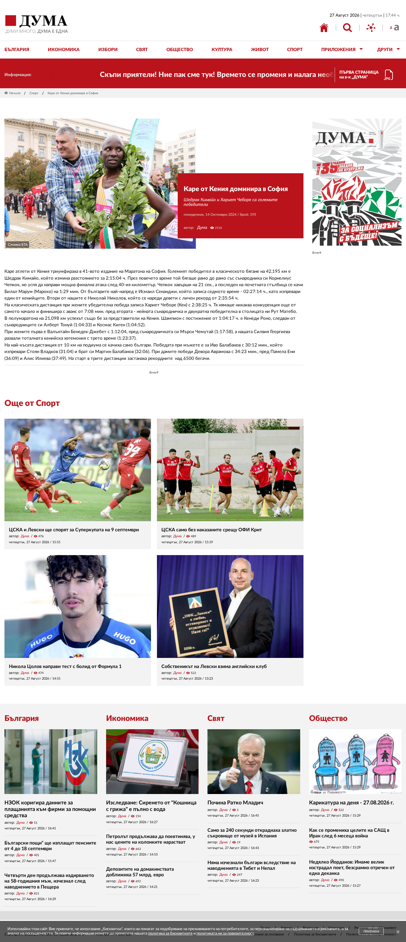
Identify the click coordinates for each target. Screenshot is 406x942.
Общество (328, 718)
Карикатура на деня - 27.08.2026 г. (351, 803)
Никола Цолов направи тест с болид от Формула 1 (65, 666)
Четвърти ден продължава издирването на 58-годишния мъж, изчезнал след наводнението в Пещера (49, 881)
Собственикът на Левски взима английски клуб (214, 666)
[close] (398, 932)
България (21, 718)
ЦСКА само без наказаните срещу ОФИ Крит (211, 529)
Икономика (127, 718)
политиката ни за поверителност (225, 933)
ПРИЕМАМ (371, 931)
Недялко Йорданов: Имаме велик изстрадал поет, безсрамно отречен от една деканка (352, 868)
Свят (216, 718)
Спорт (34, 93)
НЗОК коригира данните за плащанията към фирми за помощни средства (50, 809)
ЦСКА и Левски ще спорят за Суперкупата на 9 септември (74, 529)
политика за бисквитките (170, 933)
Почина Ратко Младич (235, 803)
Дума (202, 228)
